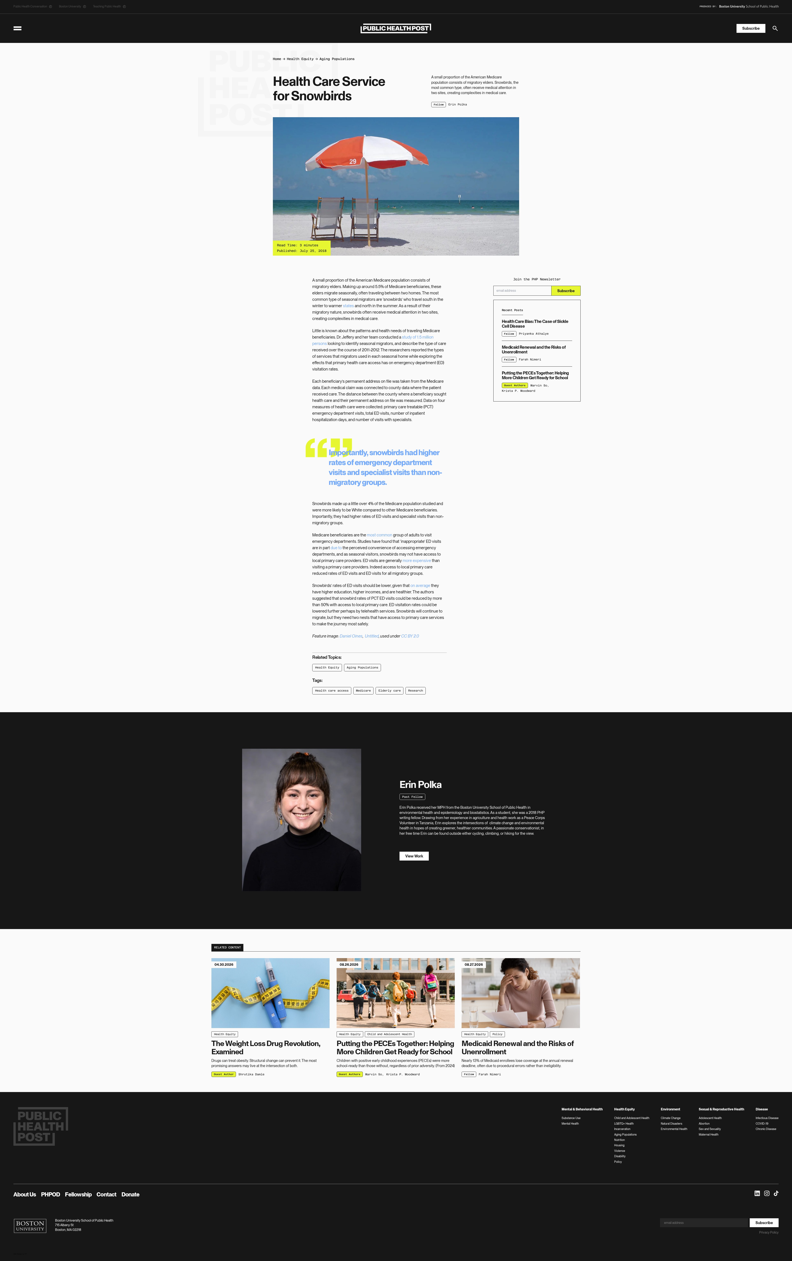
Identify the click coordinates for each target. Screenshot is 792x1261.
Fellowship (78, 1194)
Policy (497, 1034)
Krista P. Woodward (518, 391)
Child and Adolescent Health (389, 1034)
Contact (106, 1194)
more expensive (417, 560)
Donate (130, 1194)
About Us (24, 1194)
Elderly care (389, 690)
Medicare (363, 690)
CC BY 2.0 (410, 636)
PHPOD (50, 1194)
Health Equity (300, 59)
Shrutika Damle (251, 1074)
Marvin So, (539, 385)
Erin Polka (457, 104)
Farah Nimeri (530, 359)
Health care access (332, 690)
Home (277, 59)
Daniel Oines (351, 636)
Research (415, 690)
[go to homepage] (396, 28)
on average (420, 585)
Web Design (17, 1254)
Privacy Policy (769, 1232)
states (348, 305)
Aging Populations (337, 59)
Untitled (372, 636)
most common (379, 535)
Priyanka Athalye (534, 333)
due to (336, 547)
